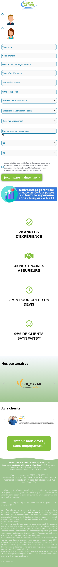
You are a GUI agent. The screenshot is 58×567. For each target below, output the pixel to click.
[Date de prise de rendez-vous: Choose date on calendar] (2, 135)
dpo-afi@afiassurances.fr (42, 542)
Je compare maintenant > (22, 177)
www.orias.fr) (7, 477)
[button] (4, 383)
